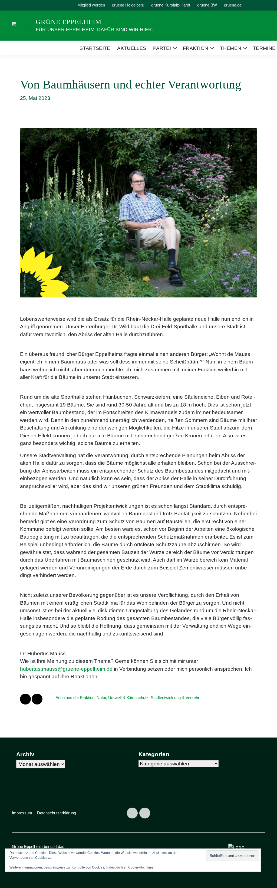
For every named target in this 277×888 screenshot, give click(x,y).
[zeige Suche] (256, 5)
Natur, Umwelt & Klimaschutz (123, 697)
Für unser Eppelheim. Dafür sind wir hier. (94, 29)
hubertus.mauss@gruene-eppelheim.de (66, 669)
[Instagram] (144, 813)
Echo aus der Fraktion (74, 697)
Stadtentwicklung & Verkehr (175, 697)
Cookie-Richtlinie (141, 867)
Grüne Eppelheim (68, 21)
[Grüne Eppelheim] (21, 25)
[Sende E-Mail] (37, 699)
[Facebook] (132, 813)
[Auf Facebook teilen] (25, 699)
